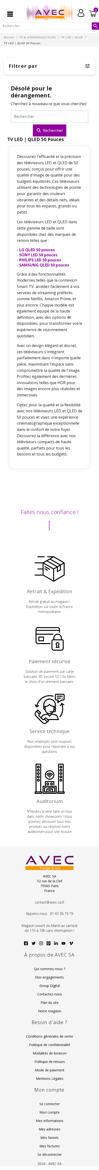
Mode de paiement (49, 1070)
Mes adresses (49, 1129)
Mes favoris (49, 1137)
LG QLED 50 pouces (37, 249)
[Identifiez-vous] (81, 12)
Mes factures (49, 1146)
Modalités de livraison (50, 1053)
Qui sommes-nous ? (49, 968)
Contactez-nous (49, 994)
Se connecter (49, 1104)
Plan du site (50, 1002)
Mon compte (49, 1112)
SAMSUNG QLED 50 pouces (44, 265)
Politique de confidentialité (49, 1044)
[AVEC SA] (50, 13)
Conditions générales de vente (49, 1036)
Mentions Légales (49, 1078)
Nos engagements (49, 977)
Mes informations (49, 1120)
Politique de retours (49, 1061)
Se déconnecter (49, 1154)
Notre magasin (49, 1011)
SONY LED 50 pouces (38, 255)
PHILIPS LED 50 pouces (40, 260)
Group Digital (49, 985)
